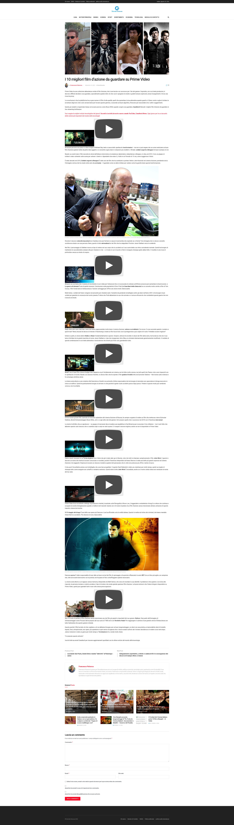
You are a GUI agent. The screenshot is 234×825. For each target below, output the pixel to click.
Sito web (120, 773)
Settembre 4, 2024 (154, 723)
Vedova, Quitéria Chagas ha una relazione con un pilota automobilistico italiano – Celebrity (115, 707)
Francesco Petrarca (76, 85)
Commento (69, 742)
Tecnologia (139, 17)
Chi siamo (67, 1)
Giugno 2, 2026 (71, 711)
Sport (110, 17)
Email (67, 773)
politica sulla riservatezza (102, 1)
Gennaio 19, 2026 (107, 711)
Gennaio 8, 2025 (82, 725)
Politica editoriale (90, 1)
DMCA (72, 1)
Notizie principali (85, 17)
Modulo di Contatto (80, 1)
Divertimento (119, 17)
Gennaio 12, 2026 (142, 711)
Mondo (95, 17)
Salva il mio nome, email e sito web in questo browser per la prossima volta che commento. (94, 781)
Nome (67, 765)
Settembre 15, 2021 (90, 85)
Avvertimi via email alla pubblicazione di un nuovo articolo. (82, 794)
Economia (129, 17)
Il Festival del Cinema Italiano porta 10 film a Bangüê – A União (158, 719)
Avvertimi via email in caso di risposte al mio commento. (82, 788)
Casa (75, 17)
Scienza (103, 17)
